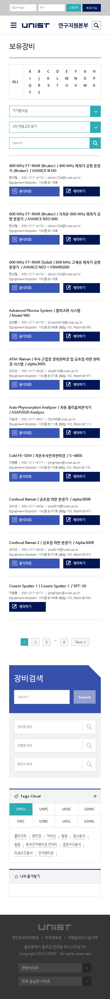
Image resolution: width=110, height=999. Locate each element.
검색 (96, 25)
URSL (66, 821)
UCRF (71, 25)
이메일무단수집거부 (83, 938)
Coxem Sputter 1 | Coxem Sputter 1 (39, 586)
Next (78, 642)
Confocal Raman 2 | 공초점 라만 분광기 (40, 543)
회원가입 (91, 8)
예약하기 (79, 191)
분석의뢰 (25, 191)
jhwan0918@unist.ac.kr (65, 322)
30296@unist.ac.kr (61, 419)
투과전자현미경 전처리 (41, 845)
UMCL (21, 809)
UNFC (43, 809)
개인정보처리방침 (25, 938)
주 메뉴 (13, 25)
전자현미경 (45, 853)
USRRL (89, 821)
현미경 (36, 836)
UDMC (89, 809)
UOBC (43, 821)
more (95, 796)
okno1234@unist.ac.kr (64, 178)
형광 (64, 836)
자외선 (51, 836)
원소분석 (79, 836)
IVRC (20, 821)
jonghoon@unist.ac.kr (64, 463)
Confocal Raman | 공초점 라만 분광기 (38, 500)
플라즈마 (20, 836)
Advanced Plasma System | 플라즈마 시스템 (44, 311)
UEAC (66, 809)
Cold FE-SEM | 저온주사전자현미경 (37, 456)
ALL (15, 81)
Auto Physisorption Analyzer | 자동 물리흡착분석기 (50, 408)
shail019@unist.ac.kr (63, 371)
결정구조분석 (72, 845)
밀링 (17, 845)
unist (36, 25)
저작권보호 (53, 938)
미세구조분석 (23, 853)
